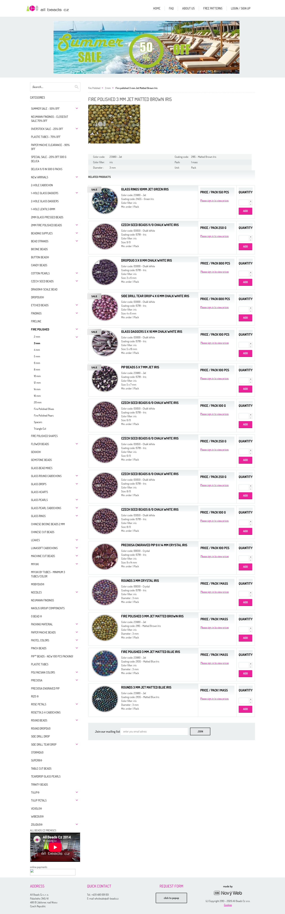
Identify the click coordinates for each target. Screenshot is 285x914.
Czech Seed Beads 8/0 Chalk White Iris (150, 474)
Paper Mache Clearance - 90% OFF (50, 147)
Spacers (38, 422)
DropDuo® (37, 297)
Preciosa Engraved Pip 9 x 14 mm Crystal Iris (154, 545)
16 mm (37, 395)
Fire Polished (40, 329)
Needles (36, 592)
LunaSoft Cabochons (44, 548)
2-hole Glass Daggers (45, 201)
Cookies (228, 904)
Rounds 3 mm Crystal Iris (140, 581)
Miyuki (35, 564)
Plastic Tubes (39, 664)
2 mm (37, 336)
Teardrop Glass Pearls (45, 776)
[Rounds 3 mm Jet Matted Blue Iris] (105, 698)
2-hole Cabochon (42, 185)
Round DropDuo (40, 728)
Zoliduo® (37, 824)
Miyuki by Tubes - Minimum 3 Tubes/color (48, 574)
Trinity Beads (39, 784)
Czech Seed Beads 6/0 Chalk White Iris (150, 403)
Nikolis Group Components (48, 608)
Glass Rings (38, 516)
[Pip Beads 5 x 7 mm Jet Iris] (105, 378)
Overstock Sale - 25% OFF (47, 129)
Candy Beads (39, 265)
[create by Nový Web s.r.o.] (227, 893)
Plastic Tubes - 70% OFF (45, 137)
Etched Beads (39, 305)
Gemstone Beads (41, 460)
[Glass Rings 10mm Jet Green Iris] (105, 200)
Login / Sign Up (240, 8)
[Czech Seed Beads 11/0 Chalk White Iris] (105, 236)
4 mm (37, 349)
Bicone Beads (39, 249)
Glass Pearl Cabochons (46, 508)
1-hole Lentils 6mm (43, 209)
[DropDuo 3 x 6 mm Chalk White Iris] (105, 271)
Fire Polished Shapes (44, 436)
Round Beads (39, 720)
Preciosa (36, 680)
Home (156, 8)
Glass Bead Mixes (41, 468)
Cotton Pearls (40, 273)
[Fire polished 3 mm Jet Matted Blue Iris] (105, 663)
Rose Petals (38, 704)
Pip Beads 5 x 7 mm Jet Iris (140, 367)
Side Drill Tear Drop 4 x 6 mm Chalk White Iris (155, 296)
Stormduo (37, 752)
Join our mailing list (107, 731)
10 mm (37, 376)
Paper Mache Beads (43, 632)
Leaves (35, 540)
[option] (146, 47)
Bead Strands (39, 241)
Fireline (36, 321)
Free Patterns (212, 8)
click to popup (171, 897)
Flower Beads (40, 444)
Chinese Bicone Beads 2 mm (48, 524)
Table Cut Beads (41, 768)
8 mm (37, 369)
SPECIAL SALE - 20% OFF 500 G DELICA (48, 159)
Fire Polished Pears (44, 415)
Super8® (36, 760)
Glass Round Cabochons (46, 476)
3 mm (37, 343)
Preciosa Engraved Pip (45, 688)
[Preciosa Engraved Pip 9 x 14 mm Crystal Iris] (105, 556)
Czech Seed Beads (42, 281)
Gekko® (36, 452)
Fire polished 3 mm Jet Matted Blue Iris (150, 652)
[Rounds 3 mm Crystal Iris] (105, 591)
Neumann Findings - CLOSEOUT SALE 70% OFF (49, 119)
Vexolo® (36, 808)
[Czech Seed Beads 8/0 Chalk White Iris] (105, 485)
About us (188, 8)
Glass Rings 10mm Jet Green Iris (145, 189)
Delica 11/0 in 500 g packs (46, 169)
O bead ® (36, 616)
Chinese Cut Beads (42, 532)
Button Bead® (40, 257)
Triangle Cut (40, 428)
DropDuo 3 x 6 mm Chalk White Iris (146, 260)
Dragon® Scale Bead (44, 289)
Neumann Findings (42, 600)
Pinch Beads (38, 648)
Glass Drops (38, 484)
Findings (36, 313)
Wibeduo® (37, 816)
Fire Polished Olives (44, 408)
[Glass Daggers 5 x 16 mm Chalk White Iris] (105, 342)
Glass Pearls (39, 500)
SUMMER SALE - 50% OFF (45, 108)
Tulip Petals (39, 800)
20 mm (37, 402)
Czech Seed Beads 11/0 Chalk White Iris (150, 225)
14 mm (37, 389)
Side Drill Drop (40, 736)
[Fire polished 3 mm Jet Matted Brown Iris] (114, 124)
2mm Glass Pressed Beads (47, 217)
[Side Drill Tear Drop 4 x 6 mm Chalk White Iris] (105, 307)
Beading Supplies (42, 233)
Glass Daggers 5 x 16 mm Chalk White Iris (151, 331)
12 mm (37, 382)
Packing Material (42, 624)
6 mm (37, 362)
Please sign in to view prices (214, 200)
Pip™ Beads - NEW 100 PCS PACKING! (52, 656)
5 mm (37, 356)
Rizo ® (35, 696)
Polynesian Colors (43, 672)
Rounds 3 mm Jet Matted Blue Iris (146, 687)
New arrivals (39, 177)
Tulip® (35, 792)
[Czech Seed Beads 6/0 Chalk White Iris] (105, 414)
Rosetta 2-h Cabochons (45, 712)
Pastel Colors (40, 640)
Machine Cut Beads (43, 556)
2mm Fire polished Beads (46, 225)
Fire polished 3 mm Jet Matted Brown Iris (136, 88)
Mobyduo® (37, 584)
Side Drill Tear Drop (43, 744)
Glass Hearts (39, 492)
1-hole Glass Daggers (44, 193)
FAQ (171, 8)
